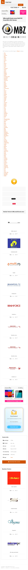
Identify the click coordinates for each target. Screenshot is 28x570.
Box (4, 61)
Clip (4, 53)
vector (8, 2)
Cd (4, 89)
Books (5, 75)
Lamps (5, 161)
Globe (5, 99)
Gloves (5, 160)
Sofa (5, 171)
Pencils (5, 126)
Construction (6, 88)
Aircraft (5, 114)
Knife (5, 152)
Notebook (6, 113)
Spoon (5, 154)
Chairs (5, 139)
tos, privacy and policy (15, 567)
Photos (5, 148)
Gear (5, 110)
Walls (5, 153)
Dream (5, 83)
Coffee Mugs (6, 142)
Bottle (5, 123)
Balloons (5, 79)
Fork (5, 168)
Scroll (5, 93)
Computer (6, 68)
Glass (5, 92)
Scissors (5, 120)
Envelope (5, 173)
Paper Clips (6, 172)
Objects (18, 51)
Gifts (5, 58)
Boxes (5, 71)
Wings (5, 57)
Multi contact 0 (14, 231)
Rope (5, 155)
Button (5, 63)
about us (2, 567)
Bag (4, 128)
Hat (4, 101)
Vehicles (5, 102)
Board (5, 130)
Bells (5, 87)
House (5, 69)
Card (5, 54)
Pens (5, 108)
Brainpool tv (14, 293)
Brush (5, 95)
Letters (5, 60)
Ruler (5, 129)
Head (5, 70)
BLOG (24, 7)
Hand (5, 100)
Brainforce (14, 314)
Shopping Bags (7, 119)
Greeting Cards (7, 76)
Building (5, 86)
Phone (5, 106)
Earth (5, 64)
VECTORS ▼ (14, 7)
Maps (5, 121)
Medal (5, 175)
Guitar (5, 103)
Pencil (5, 90)
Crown (5, 66)
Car (4, 62)
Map (5, 82)
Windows (5, 141)
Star (5, 67)
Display (5, 94)
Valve (5, 156)
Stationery (6, 80)
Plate (5, 116)
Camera (5, 96)
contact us (8, 567)
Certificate (6, 166)
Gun (5, 169)
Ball (4, 56)
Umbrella (5, 159)
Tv (4, 117)
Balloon (5, 146)
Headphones (6, 133)
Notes (5, 84)
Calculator (6, 165)
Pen (4, 107)
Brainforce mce (14, 335)
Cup (4, 122)
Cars (5, 81)
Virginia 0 (14, 530)
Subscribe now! (14, 427)
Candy (5, 112)
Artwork (5, 115)
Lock (5, 125)
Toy (4, 138)
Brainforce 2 (14, 376)
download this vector (14, 461)
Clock (5, 136)
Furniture (5, 162)
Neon (5, 147)
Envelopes (6, 77)
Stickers (5, 55)
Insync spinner (14, 486)
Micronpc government (14, 552)
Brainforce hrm (14, 356)
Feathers (5, 158)
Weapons (5, 174)
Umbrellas (6, 127)
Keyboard (6, 132)
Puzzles (5, 140)
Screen (5, 149)
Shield (5, 97)
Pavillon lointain (14, 508)
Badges (5, 73)
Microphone (6, 135)
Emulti (14, 272)
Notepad (5, 134)
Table (5, 145)
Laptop (5, 143)
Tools (5, 109)
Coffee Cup (6, 167)
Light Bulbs (6, 151)
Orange (5, 74)
